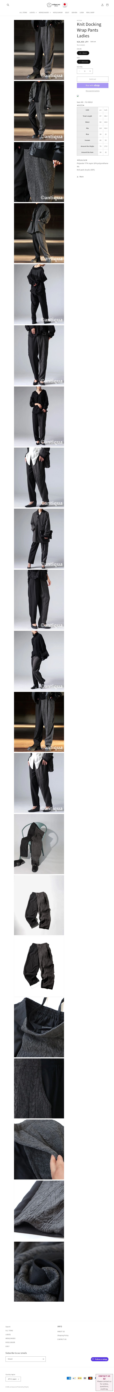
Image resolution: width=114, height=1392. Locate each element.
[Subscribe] (43, 1359)
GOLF (7, 1346)
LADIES (8, 1334)
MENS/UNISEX (10, 1338)
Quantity (79, 67)
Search (8, 1327)
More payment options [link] (93, 91)
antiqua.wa (13, 1387)
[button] (8, 4)
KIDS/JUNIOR (10, 1342)
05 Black (84, 53)
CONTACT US (61, 1339)
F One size (85, 62)
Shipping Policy (62, 1335)
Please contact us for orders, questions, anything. (104, 1382)
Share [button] (81, 177)
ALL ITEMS (9, 1331)
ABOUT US (61, 1331)
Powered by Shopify (23, 1387)
